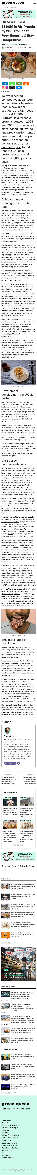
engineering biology (23, 432)
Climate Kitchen (7, 1158)
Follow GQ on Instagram (10, 1128)
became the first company (15, 543)
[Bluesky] (19, 87)
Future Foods (13, 44)
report (22, 107)
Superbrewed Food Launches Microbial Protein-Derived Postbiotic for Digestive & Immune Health (23, 924)
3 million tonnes (21, 684)
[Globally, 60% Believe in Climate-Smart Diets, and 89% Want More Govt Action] (5, 1067)
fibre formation (6, 324)
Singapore (5, 663)
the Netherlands (25, 661)
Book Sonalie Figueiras (10, 1148)
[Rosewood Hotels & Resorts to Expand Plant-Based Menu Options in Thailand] (10, 801)
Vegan (5, 820)
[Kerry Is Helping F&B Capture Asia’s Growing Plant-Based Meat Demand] (5, 1040)
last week (9, 707)
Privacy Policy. (15, 1171)
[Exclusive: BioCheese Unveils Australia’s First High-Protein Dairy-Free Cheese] (5, 935)
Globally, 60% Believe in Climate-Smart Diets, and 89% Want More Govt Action (23, 1066)
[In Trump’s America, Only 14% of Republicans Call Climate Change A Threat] (5, 1057)
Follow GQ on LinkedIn (9, 1125)
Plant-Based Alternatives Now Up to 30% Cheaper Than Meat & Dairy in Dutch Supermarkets (22, 914)
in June (10, 534)
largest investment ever (16, 414)
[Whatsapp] (12, 83)
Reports (5, 1132)
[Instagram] (5, 87)
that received (30, 236)
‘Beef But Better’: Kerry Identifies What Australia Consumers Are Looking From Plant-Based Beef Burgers (23, 1030)
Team (4, 1153)
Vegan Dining (7, 797)
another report (11, 147)
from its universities (8, 262)
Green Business (23, 44)
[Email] (19, 83)
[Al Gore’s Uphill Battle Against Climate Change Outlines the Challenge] (5, 1087)
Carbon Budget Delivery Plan (24, 444)
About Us (5, 1150)
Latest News (6, 1120)
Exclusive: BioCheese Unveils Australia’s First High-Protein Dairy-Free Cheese (22, 935)
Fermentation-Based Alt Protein (27, 820)
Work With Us (6, 1141)
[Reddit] (26, 83)
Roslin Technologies (18, 275)
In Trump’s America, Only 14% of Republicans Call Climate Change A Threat (22, 1056)
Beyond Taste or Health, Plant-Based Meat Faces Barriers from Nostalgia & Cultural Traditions (23, 886)
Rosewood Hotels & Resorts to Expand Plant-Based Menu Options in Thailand (23, 896)
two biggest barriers (11, 334)
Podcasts (5, 1130)
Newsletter (6, 1123)
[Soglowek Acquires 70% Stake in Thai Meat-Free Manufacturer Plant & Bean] (27, 801)
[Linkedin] (5, 83)
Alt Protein (5, 44)
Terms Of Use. (22, 1171)
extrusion (21, 327)
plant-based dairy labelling (11, 594)
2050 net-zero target (21, 448)
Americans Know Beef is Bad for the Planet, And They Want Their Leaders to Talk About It (23, 1076)
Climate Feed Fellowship (10, 1135)
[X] (12, 87)
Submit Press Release (9, 1143)
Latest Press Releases (9, 1145)
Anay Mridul (9, 736)
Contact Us (6, 1155)
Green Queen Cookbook (10, 1137)
